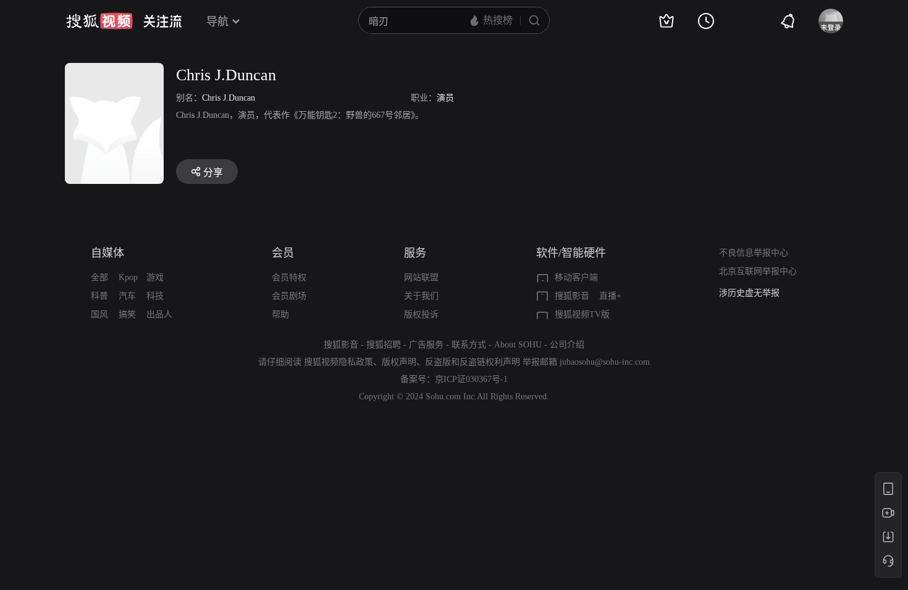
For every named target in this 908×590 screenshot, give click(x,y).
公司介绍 (567, 344)
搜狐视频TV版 (582, 314)
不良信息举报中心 (753, 252)
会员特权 (289, 277)
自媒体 (107, 253)
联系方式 (469, 344)
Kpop (128, 277)
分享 (213, 172)
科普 (99, 296)
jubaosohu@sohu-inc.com (605, 362)
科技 (155, 296)
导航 (217, 21)
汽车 (127, 296)
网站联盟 (421, 277)
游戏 (155, 277)
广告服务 (426, 344)
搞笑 (127, 314)
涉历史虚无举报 (749, 292)
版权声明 (399, 362)
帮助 (280, 314)
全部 (99, 277)
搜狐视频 (99, 21)
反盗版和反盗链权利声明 (472, 362)
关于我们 (421, 296)
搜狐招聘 (383, 344)
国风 (99, 314)
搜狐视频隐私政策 (338, 362)
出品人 (159, 314)
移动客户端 (576, 277)
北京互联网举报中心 (758, 271)
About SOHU (518, 344)
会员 (283, 253)
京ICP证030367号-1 (471, 379)
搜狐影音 (572, 296)
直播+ (610, 296)
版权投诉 (421, 314)
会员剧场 (289, 296)
